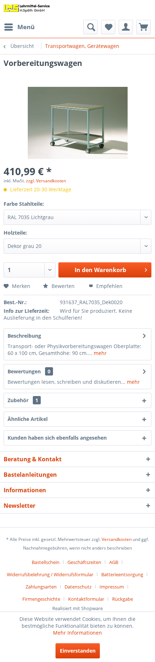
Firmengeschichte (41, 599)
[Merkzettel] (108, 27)
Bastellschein (45, 562)
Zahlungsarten (41, 586)
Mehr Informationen (77, 632)
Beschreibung (24, 335)
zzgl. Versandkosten (46, 181)
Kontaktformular (86, 599)
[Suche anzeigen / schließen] (90, 27)
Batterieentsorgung (122, 574)
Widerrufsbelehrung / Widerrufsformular (50, 574)
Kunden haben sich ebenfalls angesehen (57, 437)
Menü (26, 27)
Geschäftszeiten (84, 562)
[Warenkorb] (143, 27)
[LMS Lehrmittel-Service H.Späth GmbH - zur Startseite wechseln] (27, 10)
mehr (99, 353)
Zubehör (23, 400)
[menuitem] (19, 27)
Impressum (111, 586)
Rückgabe (122, 599)
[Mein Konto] (126, 27)
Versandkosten (117, 539)
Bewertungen (24, 371)
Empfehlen (109, 286)
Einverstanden (78, 650)
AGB (113, 562)
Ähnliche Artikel (28, 419)
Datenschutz (78, 586)
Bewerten (62, 286)
